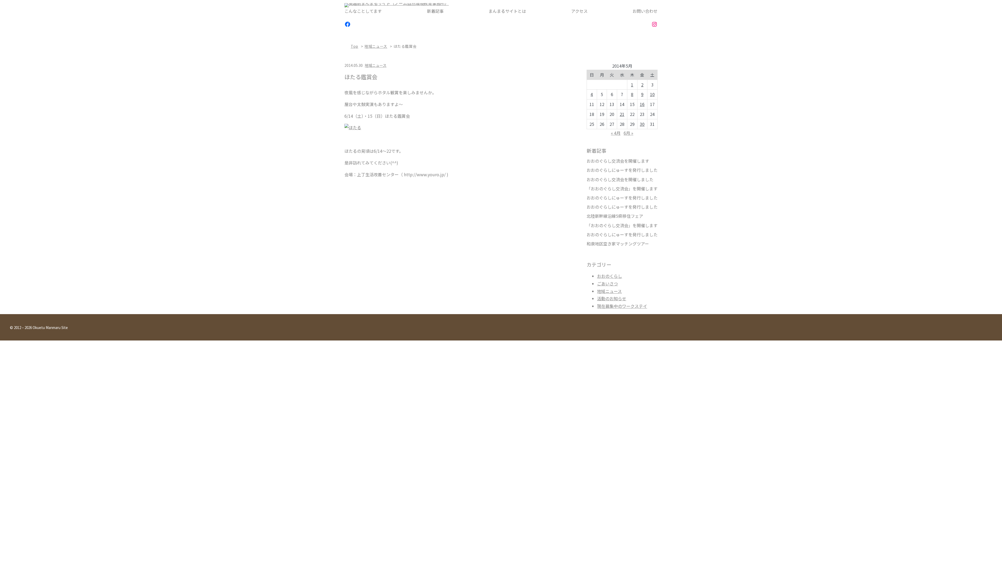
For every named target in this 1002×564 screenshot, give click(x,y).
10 (652, 94)
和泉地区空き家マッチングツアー (618, 243)
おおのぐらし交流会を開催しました (620, 179)
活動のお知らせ (611, 298)
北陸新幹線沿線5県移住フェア (615, 216)
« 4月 (616, 133)
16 (642, 104)
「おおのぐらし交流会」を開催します (622, 188)
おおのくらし (609, 276)
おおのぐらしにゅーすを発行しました (622, 170)
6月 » (628, 133)
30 (642, 124)
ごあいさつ (607, 283)
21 (622, 114)
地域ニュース (376, 46)
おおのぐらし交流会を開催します (618, 160)
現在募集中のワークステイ (622, 306)
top (354, 46)
